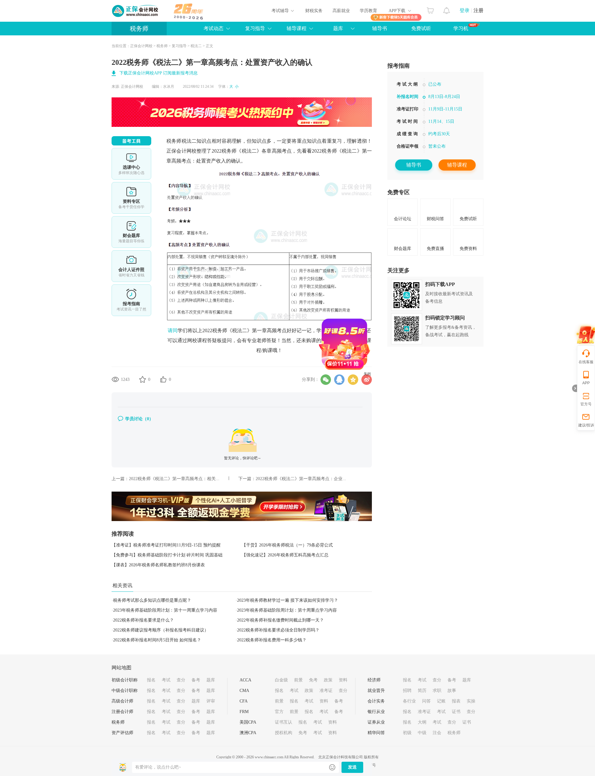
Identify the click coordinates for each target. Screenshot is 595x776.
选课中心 (131, 163)
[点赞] (163, 379)
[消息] (446, 9)
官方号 (586, 404)
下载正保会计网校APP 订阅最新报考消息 (158, 73)
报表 (456, 701)
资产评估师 (122, 732)
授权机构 (283, 732)
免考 (313, 680)
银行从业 (376, 711)
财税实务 (314, 10)
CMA (244, 690)
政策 (328, 680)
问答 (426, 701)
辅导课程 (457, 164)
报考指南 (131, 300)
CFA (244, 701)
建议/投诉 (586, 425)
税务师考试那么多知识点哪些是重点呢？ (152, 600)
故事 (451, 690)
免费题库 (131, 232)
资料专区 (131, 197)
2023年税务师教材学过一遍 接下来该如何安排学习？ (287, 600)
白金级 (281, 680)
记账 (441, 701)
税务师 (139, 28)
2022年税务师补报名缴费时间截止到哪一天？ (280, 620)
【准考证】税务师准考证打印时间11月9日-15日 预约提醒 (166, 545)
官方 (279, 711)
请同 (173, 330)
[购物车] (430, 9)
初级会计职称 (125, 680)
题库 (338, 28)
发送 (352, 767)
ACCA (245, 680)
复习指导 (255, 28)
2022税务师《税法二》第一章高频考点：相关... (174, 478)
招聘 (407, 690)
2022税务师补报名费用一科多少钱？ (271, 640)
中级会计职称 (125, 690)
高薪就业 (341, 10)
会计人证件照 (131, 266)
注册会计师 (122, 711)
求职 (437, 690)
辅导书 (379, 28)
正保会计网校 (141, 46)
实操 (471, 701)
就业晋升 (376, 690)
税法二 (196, 46)
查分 (181, 680)
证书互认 (283, 722)
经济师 (374, 680)
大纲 (422, 722)
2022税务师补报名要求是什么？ (143, 620)
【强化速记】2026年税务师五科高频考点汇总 (285, 555)
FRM (244, 711)
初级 (407, 732)
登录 (464, 10)
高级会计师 (122, 701)
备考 (196, 680)
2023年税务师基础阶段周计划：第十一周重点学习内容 (165, 610)
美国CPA (248, 722)
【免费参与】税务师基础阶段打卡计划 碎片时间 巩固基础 (167, 555)
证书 (456, 711)
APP (586, 383)
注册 (478, 10)
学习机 (460, 28)
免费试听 (421, 28)
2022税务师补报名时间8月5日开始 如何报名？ (157, 640)
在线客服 (586, 362)
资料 (343, 680)
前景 (298, 680)
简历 (422, 690)
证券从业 (376, 722)
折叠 (574, 388)
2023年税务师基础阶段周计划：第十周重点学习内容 (287, 610)
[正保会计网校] (135, 10)
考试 (166, 680)
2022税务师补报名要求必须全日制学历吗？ (278, 630)
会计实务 (376, 701)
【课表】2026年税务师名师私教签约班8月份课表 (158, 565)
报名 (151, 680)
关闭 (386, 393)
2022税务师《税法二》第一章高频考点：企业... (301, 478)
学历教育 (368, 10)
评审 (210, 701)
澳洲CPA (248, 732)
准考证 (326, 690)
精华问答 (376, 732)
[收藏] (142, 379)
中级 (422, 732)
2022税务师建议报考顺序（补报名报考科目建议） (161, 630)
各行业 (409, 701)
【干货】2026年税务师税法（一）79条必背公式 (287, 545)
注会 (437, 732)
